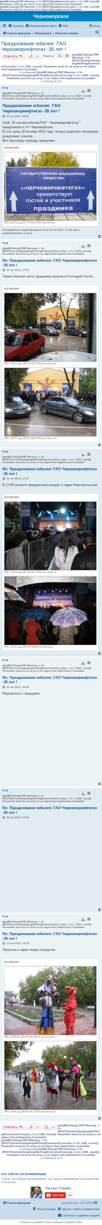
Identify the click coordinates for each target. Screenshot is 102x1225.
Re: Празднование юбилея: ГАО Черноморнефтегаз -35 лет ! (49, 262)
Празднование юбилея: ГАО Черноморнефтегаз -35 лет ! (33, 46)
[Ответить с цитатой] (83, 91)
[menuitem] (16, 26)
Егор (5, 87)
